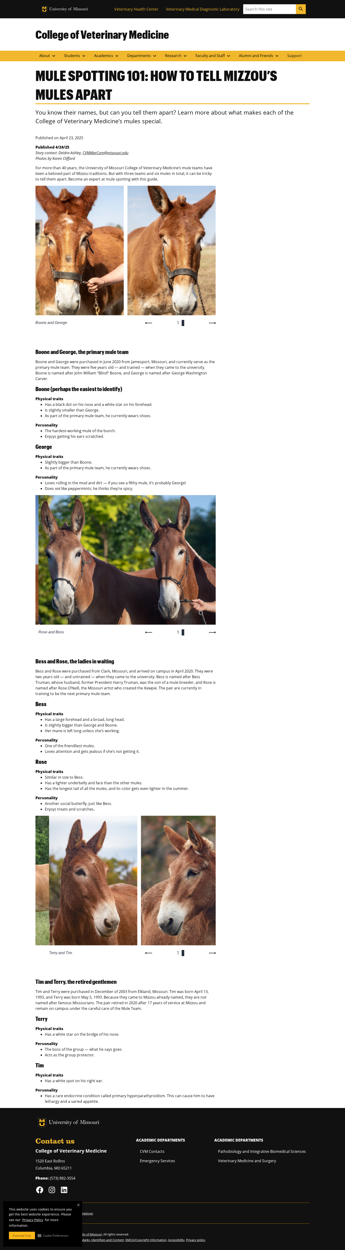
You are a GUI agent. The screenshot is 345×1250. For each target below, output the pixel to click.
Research (176, 56)
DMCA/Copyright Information (146, 1240)
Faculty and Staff (213, 56)
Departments (142, 56)
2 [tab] (183, 323)
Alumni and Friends (259, 56)
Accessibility (176, 1240)
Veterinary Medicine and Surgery (247, 1160)
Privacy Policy (32, 1220)
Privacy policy (195, 1240)
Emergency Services (157, 1160)
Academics (107, 56)
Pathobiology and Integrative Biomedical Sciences (262, 1151)
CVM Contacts (152, 1151)
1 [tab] (178, 323)
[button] (53, 1235)
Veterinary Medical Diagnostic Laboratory (202, 9)
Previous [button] (149, 323)
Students (75, 56)
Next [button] (212, 323)
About (48, 56)
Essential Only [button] (22, 1236)
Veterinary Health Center (136, 9)
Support (294, 55)
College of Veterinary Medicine (102, 34)
